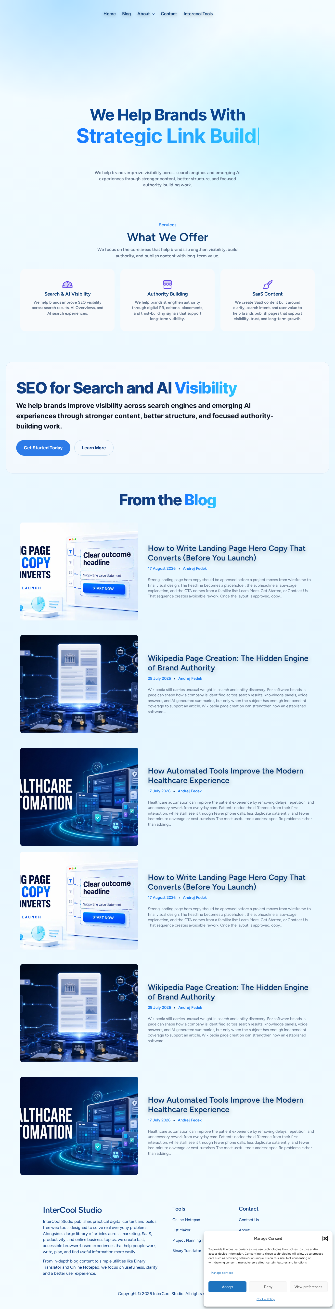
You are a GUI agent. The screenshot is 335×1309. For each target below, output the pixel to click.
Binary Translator (186, 1250)
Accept (227, 1287)
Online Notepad (186, 1219)
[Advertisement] (167, 65)
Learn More (94, 447)
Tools (178, 1208)
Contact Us (249, 1219)
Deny (268, 1287)
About (244, 1230)
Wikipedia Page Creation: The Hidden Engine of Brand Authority (228, 663)
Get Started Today (43, 447)
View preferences (308, 1287)
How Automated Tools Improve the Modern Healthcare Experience (226, 775)
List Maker (181, 1230)
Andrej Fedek (195, 568)
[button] (325, 1238)
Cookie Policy (266, 1299)
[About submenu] (153, 13)
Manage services (222, 1272)
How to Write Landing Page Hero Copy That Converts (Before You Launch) (227, 553)
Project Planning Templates (196, 1240)
